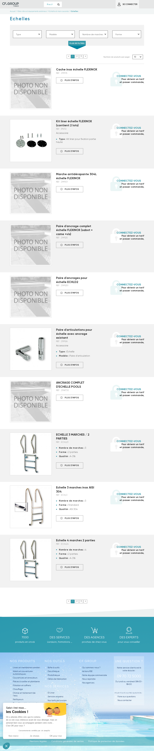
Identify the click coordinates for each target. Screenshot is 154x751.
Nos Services (57, 686)
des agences (94, 637)
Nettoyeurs (18, 699)
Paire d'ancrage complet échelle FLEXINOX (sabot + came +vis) (74, 230)
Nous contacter (125, 700)
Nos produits (22, 661)
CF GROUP (88, 661)
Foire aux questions (127, 696)
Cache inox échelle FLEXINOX (76, 69)
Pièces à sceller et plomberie (26, 681)
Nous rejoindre (88, 679)
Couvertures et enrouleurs (25, 678)
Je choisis (34, 736)
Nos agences (88, 683)
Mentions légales (38, 741)
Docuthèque (53, 671)
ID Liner (51, 693)
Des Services (60, 637)
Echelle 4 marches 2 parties (75, 540)
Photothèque (54, 675)
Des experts (129, 637)
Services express (55, 696)
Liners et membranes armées (26, 667)
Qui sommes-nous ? (91, 667)
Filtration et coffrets (22, 685)
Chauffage (18, 689)
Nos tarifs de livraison (57, 700)
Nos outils (55, 661)
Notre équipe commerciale (94, 675)
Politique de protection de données (106, 741)
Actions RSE (87, 671)
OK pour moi (56, 736)
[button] (6, 745)
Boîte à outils (53, 667)
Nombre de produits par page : (117, 57)
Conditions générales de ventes (67, 741)
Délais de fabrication (57, 679)
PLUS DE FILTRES (77, 43)
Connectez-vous (129, 76)
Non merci (13, 736)
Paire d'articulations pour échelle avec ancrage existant (74, 333)
